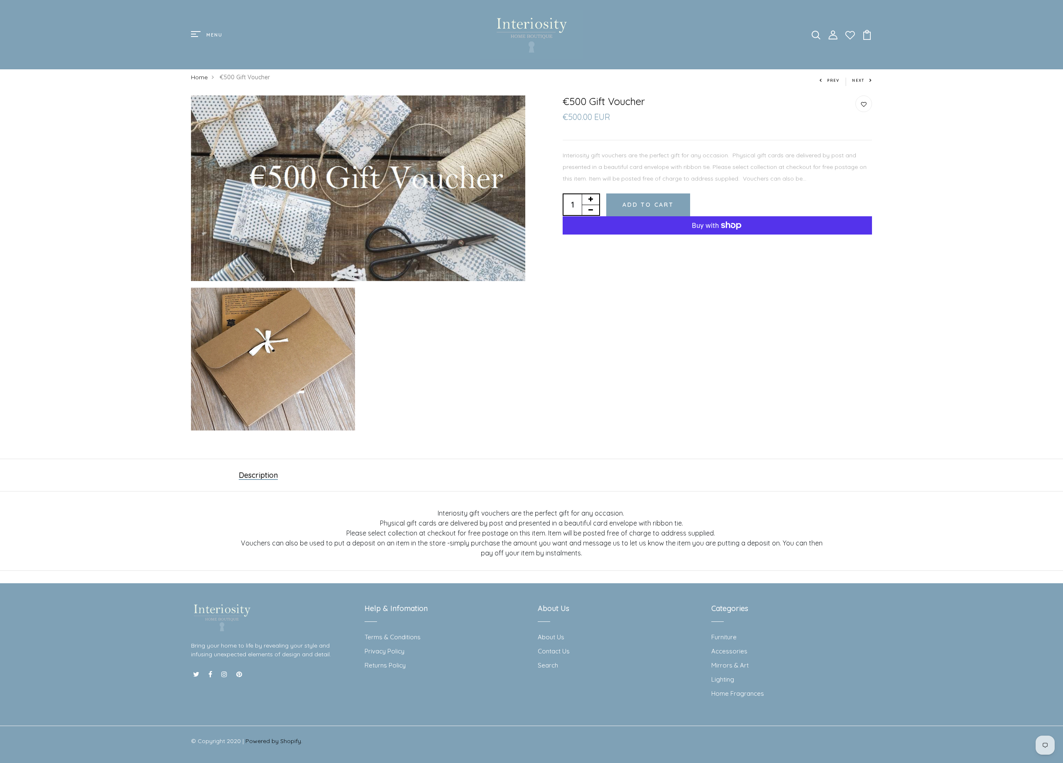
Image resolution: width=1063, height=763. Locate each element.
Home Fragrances (737, 693)
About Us (551, 637)
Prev (833, 80)
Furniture (724, 637)
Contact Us (554, 651)
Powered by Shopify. (273, 741)
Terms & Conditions (393, 637)
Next (858, 80)
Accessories (729, 651)
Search (548, 665)
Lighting (722, 679)
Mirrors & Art (730, 665)
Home (199, 77)
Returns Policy (385, 665)
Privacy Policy (384, 651)
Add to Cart (648, 204)
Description (258, 475)
